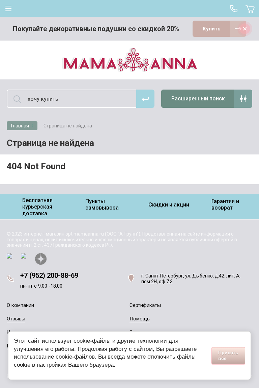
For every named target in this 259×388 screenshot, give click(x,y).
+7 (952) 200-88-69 (49, 275)
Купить (212, 29)
